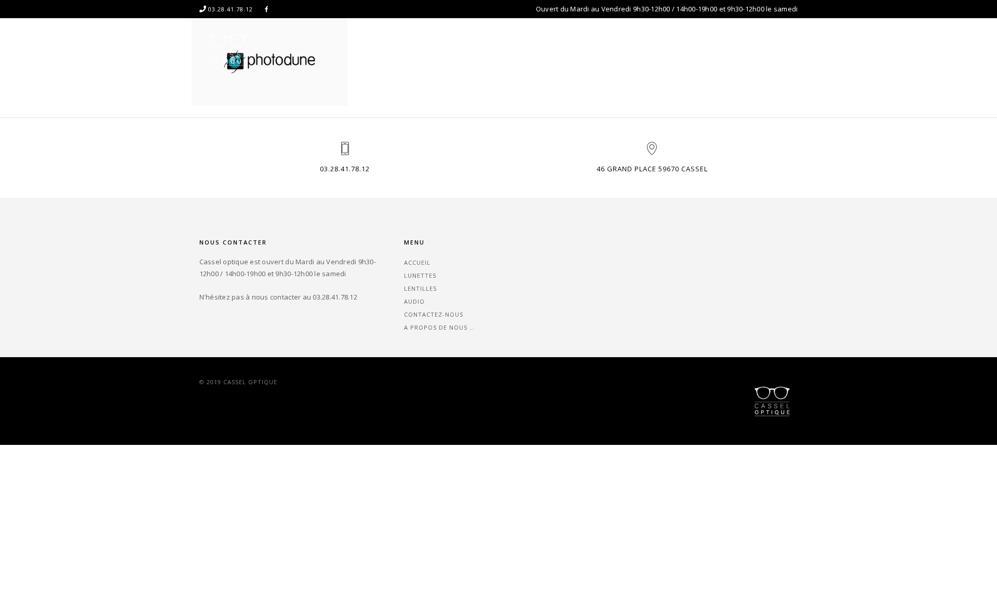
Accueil (460, 49)
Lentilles (565, 49)
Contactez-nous (675, 49)
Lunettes (511, 49)
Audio (613, 49)
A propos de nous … (762, 49)
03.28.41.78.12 (345, 168)
